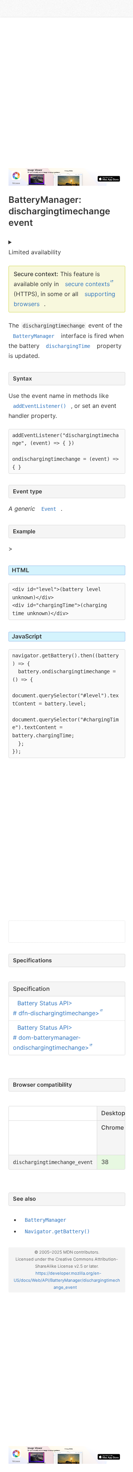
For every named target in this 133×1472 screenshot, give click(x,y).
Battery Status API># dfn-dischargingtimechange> (56, 1008)
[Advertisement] (66, 95)
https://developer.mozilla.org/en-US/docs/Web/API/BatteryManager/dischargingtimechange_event (67, 1280)
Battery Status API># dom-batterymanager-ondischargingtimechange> (51, 1037)
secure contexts (87, 284)
